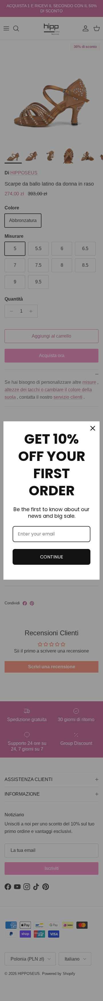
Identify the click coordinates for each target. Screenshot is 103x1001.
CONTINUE (51, 557)
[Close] (93, 428)
